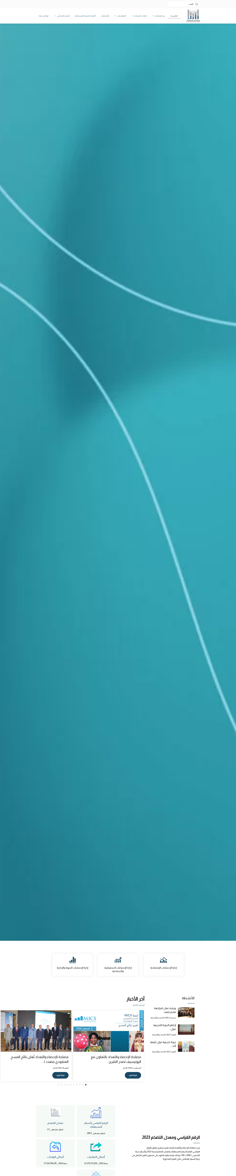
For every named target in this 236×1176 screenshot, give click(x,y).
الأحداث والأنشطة (157, 1018)
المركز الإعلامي (63, 16)
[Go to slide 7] (67, 1084)
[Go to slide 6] (70, 1084)
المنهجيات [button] (121, 16)
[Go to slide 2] (82, 1084)
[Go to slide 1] (85, 1084)
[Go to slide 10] (58, 1084)
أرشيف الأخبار (138, 1005)
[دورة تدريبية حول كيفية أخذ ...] (186, 1046)
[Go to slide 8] (64, 1084)
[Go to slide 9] (61, 1084)
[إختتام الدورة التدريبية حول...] (186, 1029)
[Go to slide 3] (79, 1084)
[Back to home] (193, 16)
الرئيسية (174, 16)
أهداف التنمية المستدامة (85, 16)
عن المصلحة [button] (160, 16)
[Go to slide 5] (73, 1084)
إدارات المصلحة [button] (140, 16)
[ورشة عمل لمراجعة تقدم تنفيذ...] (186, 1012)
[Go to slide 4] (76, 1084)
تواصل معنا (44, 16)
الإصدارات (105, 16)
